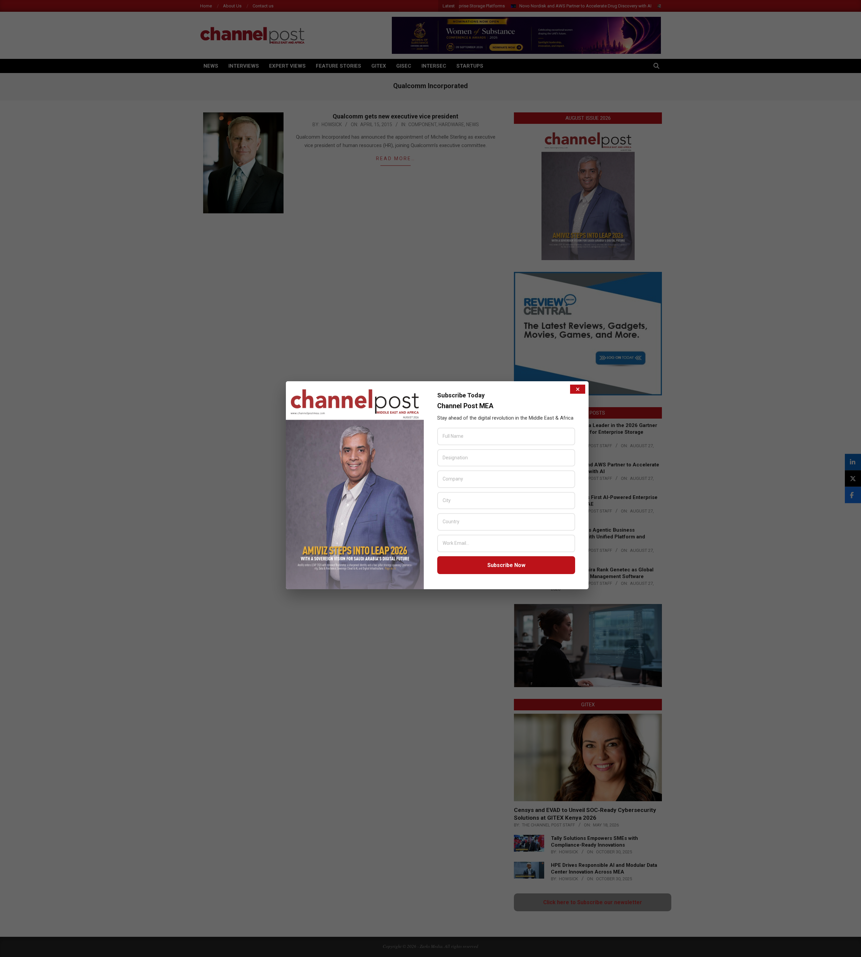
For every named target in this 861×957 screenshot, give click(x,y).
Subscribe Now (506, 565)
